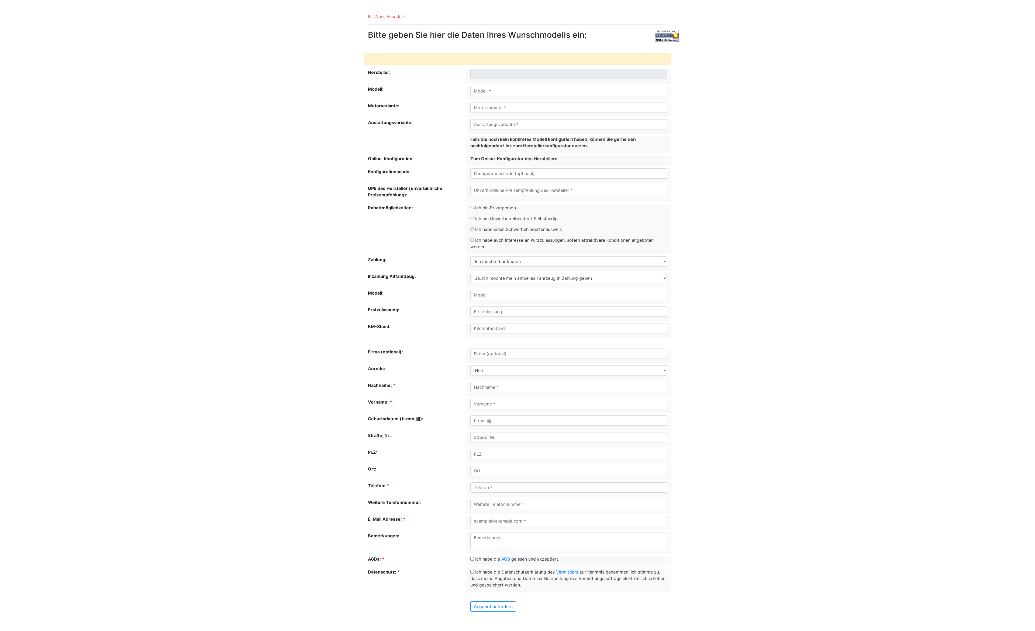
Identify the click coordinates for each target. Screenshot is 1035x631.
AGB (505, 559)
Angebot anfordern (493, 606)
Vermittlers (567, 572)
